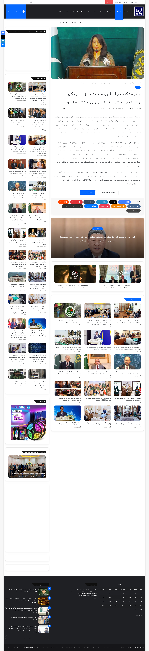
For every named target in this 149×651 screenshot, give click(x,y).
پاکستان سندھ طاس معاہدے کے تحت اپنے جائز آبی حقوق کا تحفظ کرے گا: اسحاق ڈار (98, 373)
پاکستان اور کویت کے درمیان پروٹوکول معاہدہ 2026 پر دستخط (37, 264)
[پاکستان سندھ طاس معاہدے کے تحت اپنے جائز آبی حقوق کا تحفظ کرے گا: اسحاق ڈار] (97, 362)
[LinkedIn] (3, 41)
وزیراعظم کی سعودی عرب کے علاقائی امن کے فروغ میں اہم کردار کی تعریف (37, 308)
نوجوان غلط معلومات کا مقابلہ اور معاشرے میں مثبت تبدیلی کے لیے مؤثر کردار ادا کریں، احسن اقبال (98, 322)
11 (123, 597)
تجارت (88, 11)
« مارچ (141, 615)
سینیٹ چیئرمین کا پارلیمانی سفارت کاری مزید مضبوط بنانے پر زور (18, 149)
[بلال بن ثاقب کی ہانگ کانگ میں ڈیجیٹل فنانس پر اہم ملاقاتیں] (17, 164)
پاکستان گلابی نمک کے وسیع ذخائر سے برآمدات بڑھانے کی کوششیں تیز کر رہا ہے (37, 173)
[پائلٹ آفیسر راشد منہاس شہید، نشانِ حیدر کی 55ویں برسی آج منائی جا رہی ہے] (43, 592)
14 (103, 597)
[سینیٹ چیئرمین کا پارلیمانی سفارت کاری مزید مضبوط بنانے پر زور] (97, 337)
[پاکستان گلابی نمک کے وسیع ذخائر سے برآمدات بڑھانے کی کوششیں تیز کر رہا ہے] (37, 164)
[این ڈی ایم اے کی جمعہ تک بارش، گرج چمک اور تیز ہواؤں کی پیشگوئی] (67, 310)
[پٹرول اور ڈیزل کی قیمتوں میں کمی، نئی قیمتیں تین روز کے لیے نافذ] (17, 113)
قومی (119, 11)
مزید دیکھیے (27, 637)
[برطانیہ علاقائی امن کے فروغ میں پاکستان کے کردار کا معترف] (67, 388)
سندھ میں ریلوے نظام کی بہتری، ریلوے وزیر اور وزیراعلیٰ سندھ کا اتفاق (38, 286)
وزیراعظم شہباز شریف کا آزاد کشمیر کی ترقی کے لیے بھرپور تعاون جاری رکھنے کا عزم (68, 373)
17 (130, 601)
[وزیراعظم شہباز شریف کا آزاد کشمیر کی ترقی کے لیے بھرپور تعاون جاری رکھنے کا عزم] (67, 362)
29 (141, 610)
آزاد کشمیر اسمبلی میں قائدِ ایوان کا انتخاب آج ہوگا (18, 286)
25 (123, 606)
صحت (94, 11)
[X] (3, 37)
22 (141, 606)
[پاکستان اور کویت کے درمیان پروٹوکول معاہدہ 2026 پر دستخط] (97, 388)
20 (110, 601)
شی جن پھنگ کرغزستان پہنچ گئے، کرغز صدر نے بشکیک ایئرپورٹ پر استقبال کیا (97, 238)
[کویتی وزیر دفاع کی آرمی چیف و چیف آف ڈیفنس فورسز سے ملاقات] (127, 388)
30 (135, 610)
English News (28, 647)
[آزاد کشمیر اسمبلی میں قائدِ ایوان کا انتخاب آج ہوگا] (17, 277)
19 (116, 601)
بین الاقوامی (109, 11)
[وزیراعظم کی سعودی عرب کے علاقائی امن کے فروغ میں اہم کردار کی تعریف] (97, 413)
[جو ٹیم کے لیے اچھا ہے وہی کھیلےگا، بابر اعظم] (17, 374)
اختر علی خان (135, 108)
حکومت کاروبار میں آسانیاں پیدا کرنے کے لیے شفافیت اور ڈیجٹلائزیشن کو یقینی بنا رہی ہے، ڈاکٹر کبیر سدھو (17, 359)
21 (103, 601)
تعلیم (101, 11)
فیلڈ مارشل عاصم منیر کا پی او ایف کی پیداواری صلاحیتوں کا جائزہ (38, 195)
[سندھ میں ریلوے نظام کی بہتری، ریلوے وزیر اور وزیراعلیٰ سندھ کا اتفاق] (127, 413)
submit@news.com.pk (89, 593)
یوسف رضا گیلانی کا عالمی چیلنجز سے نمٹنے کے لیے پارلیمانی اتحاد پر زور (38, 333)
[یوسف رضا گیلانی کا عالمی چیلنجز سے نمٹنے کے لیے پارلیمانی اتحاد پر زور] (67, 413)
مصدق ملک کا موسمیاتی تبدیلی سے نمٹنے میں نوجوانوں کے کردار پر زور (17, 195)
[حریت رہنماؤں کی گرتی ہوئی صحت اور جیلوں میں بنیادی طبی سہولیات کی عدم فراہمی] (37, 374)
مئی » (136, 615)
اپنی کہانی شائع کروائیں (14, 647)
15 (141, 601)
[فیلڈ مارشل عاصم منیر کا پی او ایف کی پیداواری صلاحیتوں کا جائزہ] (67, 337)
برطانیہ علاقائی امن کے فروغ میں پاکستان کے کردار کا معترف (18, 264)
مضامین (59, 11)
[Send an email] (130, 108)
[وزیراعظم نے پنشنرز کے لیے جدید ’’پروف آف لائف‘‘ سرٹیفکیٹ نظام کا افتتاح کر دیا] (43, 611)
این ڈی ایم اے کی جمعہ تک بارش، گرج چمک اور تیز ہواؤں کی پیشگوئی (18, 96)
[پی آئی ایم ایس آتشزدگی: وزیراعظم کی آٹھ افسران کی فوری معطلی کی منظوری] (127, 310)
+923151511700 (92, 595)
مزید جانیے (93, 598)
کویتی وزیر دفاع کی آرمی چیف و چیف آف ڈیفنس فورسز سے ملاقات (17, 242)
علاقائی (92, 647)
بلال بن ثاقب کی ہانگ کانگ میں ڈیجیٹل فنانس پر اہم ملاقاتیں (17, 173)
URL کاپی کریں (87, 192)
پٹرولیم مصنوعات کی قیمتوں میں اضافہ (24, 617)
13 (110, 597)
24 (130, 606)
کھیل (66, 11)
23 (135, 606)
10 (130, 597)
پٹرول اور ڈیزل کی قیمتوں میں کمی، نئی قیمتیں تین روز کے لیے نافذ (17, 122)
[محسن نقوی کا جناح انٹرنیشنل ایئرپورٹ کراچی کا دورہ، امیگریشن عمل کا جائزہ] (127, 337)
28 (103, 606)
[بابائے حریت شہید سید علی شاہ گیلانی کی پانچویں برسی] (37, 233)
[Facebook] (3, 33)
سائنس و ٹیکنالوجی (77, 11)
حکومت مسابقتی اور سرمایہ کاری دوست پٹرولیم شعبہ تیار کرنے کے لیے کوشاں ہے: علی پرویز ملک (38, 124)
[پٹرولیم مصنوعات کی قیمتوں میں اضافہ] (43, 620)
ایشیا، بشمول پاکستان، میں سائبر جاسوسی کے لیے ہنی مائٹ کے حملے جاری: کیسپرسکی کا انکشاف (21, 600)
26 (116, 606)
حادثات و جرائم (83, 647)
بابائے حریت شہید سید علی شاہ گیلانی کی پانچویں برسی (37, 242)
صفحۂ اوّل (127, 11)
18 (123, 601)
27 (110, 606)
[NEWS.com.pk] (139, 11)
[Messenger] (3, 45)
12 (116, 597)
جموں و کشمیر (100, 647)
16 (135, 601)
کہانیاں (37, 647)
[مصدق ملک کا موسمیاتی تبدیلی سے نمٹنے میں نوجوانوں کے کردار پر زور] (127, 362)
